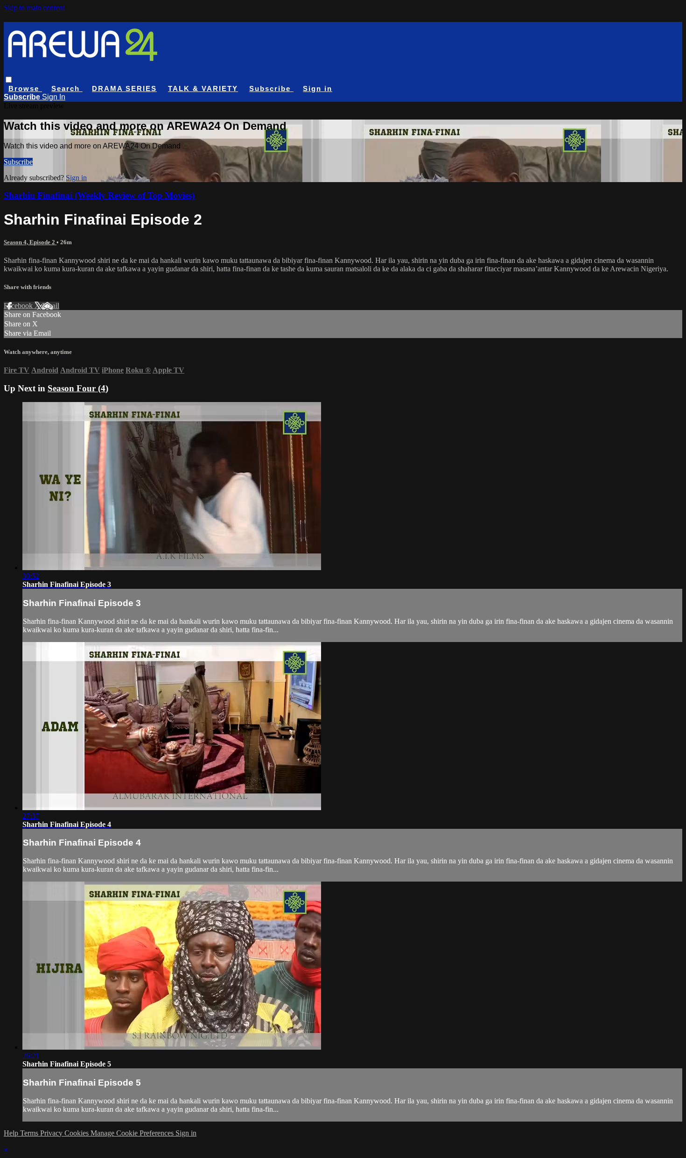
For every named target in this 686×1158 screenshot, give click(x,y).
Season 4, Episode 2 (30, 242)
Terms (30, 1133)
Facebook (19, 306)
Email (50, 306)
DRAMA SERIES (124, 88)
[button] (9, 80)
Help (12, 1133)
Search (67, 88)
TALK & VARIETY (203, 88)
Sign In (53, 97)
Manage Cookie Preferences (133, 1133)
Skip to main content (34, 8)
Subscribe (18, 162)
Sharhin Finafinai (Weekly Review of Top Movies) (99, 195)
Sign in (317, 88)
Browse (25, 88)
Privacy (52, 1133)
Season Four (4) (78, 388)
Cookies (77, 1133)
